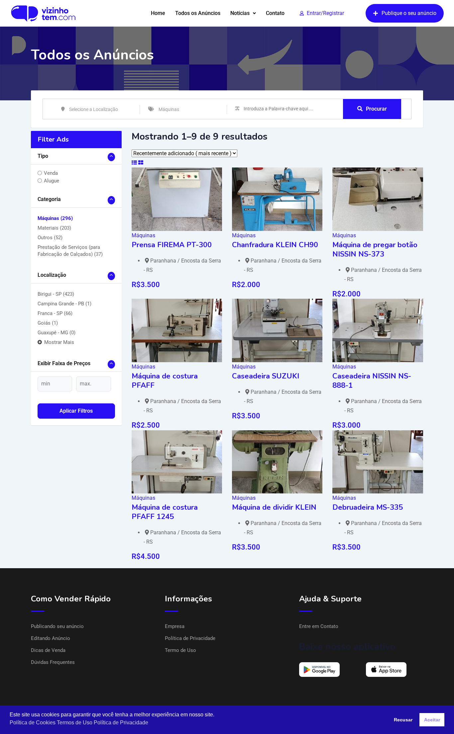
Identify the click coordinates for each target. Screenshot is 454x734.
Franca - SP (55, 313)
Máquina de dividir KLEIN (274, 507)
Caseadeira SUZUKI (265, 376)
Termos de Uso (74, 722)
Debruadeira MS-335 (367, 507)
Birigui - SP (56, 294)
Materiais (54, 228)
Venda (51, 173)
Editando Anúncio (50, 638)
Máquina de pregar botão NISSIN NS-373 (374, 249)
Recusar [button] (403, 719)
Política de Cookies (33, 722)
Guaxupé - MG (56, 333)
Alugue (51, 181)
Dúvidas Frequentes (53, 662)
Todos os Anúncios (197, 13)
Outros (50, 238)
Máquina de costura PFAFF (165, 380)
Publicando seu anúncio (57, 626)
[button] (243, 13)
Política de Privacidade (190, 638)
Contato (275, 13)
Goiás (48, 323)
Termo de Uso (180, 650)
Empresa (174, 626)
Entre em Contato (318, 626)
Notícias (240, 13)
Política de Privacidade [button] (121, 722)
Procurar (376, 109)
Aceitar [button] (432, 719)
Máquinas (55, 218)
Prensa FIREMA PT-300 (172, 245)
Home (158, 13)
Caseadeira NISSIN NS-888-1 (371, 380)
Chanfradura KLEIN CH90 (275, 245)
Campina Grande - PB (64, 304)
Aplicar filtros (76, 411)
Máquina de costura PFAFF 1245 (165, 512)
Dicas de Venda (48, 650)
